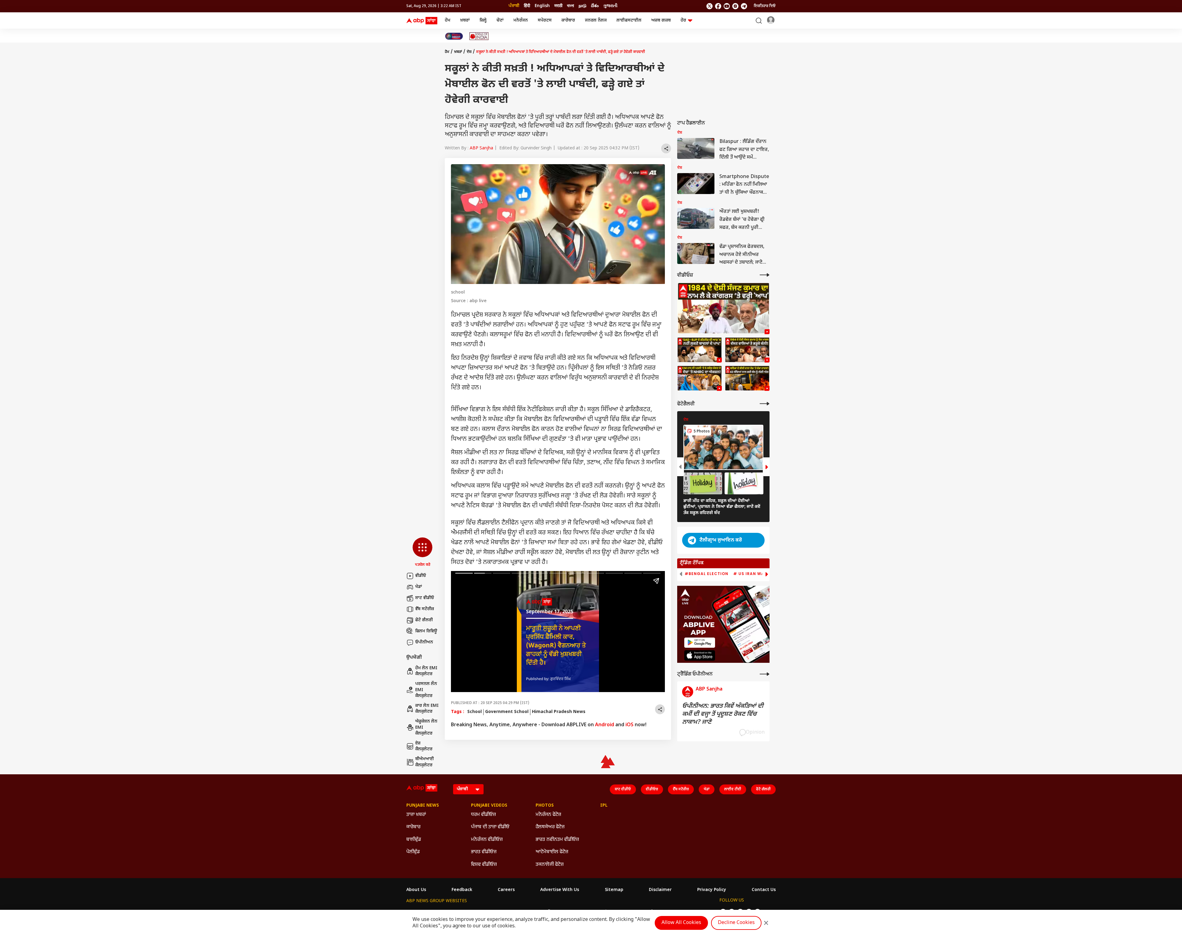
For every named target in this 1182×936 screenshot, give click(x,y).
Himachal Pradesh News (558, 712)
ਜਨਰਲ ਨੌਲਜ (596, 20)
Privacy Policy (711, 890)
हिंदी (527, 6)
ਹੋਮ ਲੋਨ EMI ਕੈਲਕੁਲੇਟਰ (426, 671)
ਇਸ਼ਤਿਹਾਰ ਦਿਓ (765, 6)
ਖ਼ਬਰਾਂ (465, 20)
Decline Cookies (736, 923)
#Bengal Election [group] (706, 573)
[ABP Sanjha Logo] (422, 20)
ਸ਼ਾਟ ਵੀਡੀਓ (424, 598)
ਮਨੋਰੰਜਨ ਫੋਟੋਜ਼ (548, 815)
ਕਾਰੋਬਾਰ (568, 20)
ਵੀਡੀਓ (420, 576)
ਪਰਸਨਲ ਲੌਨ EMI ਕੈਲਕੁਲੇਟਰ (426, 690)
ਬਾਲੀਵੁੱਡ (413, 840)
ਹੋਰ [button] (683, 20)
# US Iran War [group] (750, 573)
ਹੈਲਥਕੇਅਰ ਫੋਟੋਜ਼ (550, 827)
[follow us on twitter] (709, 6)
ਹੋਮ (447, 20)
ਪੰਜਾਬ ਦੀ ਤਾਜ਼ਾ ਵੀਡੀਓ (490, 827)
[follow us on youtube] (726, 6)
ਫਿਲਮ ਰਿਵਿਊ (426, 631)
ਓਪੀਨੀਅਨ (424, 642)
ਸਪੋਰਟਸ (545, 20)
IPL (604, 806)
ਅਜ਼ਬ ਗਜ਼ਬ (661, 20)
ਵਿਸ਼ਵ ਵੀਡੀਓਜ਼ (484, 864)
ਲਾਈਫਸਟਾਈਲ (629, 20)
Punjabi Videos (489, 806)
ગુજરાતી (610, 6)
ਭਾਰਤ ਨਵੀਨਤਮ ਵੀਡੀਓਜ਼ (557, 840)
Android (604, 725)
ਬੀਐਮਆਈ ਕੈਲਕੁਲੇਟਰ (424, 762)
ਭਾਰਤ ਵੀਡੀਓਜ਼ (484, 852)
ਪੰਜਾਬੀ (514, 6)
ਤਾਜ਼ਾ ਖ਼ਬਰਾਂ (416, 815)
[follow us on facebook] (718, 6)
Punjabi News (422, 806)
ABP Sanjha (481, 148)
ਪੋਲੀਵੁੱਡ (413, 852)
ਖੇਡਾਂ (418, 587)
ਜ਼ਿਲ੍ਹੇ (483, 20)
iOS (629, 725)
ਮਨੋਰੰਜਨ (520, 20)
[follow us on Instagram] (735, 6)
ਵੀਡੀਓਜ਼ (652, 789)
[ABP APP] (699, 643)
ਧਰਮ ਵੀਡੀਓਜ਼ (483, 815)
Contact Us (764, 890)
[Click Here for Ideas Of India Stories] (479, 36)
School (474, 712)
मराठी (558, 6)
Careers (506, 890)
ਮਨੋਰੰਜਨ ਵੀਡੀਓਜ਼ (487, 840)
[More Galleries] (765, 403)
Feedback (462, 890)
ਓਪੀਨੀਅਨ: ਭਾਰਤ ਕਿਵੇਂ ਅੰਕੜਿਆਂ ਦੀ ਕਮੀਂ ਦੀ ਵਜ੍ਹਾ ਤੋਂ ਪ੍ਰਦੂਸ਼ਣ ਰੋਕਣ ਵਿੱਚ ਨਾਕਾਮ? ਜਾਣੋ (722, 714)
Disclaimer (660, 890)
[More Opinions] (765, 674)
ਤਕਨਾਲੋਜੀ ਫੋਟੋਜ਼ (550, 864)
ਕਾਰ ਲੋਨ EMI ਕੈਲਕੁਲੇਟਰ (427, 709)
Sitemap (614, 890)
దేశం (595, 6)
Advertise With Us (559, 890)
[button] (422, 552)
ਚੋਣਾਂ (500, 20)
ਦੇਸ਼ (469, 52)
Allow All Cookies (681, 923)
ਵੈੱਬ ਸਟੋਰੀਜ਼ (424, 609)
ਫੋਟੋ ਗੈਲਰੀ (424, 620)
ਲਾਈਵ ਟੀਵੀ (732, 789)
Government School (507, 712)
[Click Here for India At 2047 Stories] (454, 36)
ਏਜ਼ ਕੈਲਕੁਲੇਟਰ (423, 746)
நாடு (582, 6)
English (542, 6)
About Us (416, 890)
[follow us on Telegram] (744, 6)
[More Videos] (765, 275)
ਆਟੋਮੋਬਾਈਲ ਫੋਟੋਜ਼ (552, 852)
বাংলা (570, 6)
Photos (545, 806)
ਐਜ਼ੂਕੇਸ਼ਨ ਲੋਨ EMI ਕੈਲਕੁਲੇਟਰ (426, 727)
